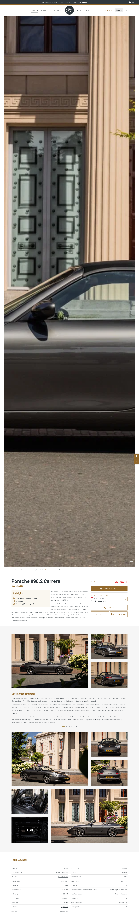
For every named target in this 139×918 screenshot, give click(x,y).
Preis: (94, 581)
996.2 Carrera (63, 877)
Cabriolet (64, 881)
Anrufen (110, 608)
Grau (125, 885)
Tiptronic (64, 907)
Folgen (107, 10)
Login (134, 2)
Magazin (58, 10)
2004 (66, 868)
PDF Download (119, 614)
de (119, 10)
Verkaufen (46, 10)
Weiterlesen (71, 726)
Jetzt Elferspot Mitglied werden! (64, 2)
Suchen (34, 10)
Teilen (100, 614)
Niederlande (123, 902)
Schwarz (124, 881)
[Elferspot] (69, 10)
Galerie (23, 570)
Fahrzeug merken (110, 589)
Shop (79, 10)
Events (88, 10)
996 (66, 885)
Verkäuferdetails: (100, 595)
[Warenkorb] (126, 10)
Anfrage (62, 570)
